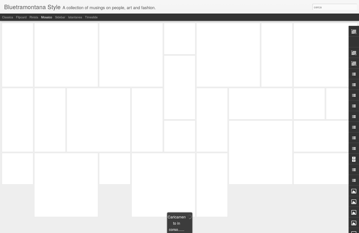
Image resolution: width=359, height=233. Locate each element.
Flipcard (21, 17)
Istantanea (75, 17)
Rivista (34, 17)
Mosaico (46, 17)
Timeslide (91, 17)
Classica (7, 17)
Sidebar (60, 17)
